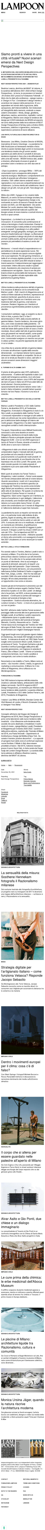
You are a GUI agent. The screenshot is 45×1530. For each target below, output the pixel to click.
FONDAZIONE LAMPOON (9, 1483)
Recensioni (18, 765)
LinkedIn (4, 796)
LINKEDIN (26, 1503)
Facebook (4, 792)
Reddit (3, 803)
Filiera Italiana (28, 779)
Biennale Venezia (30, 781)
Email (3, 798)
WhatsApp (4, 794)
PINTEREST (5, 1507)
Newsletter (27, 1499)
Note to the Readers (9, 1491)
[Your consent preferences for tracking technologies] (4, 1528)
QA (2, 1495)
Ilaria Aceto (27, 772)
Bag (40, 12)
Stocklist (5, 1499)
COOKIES (26, 1487)
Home (3, 765)
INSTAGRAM (5, 1503)
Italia (9, 765)
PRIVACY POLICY (6, 1487)
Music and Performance (32, 783)
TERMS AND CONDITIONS (31, 1483)
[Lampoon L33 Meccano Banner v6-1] (22, 1449)
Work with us (28, 1495)
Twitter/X (4, 800)
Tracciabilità (28, 785)
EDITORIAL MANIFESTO (30, 1479)
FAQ (24, 1491)
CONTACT (4, 1479)
